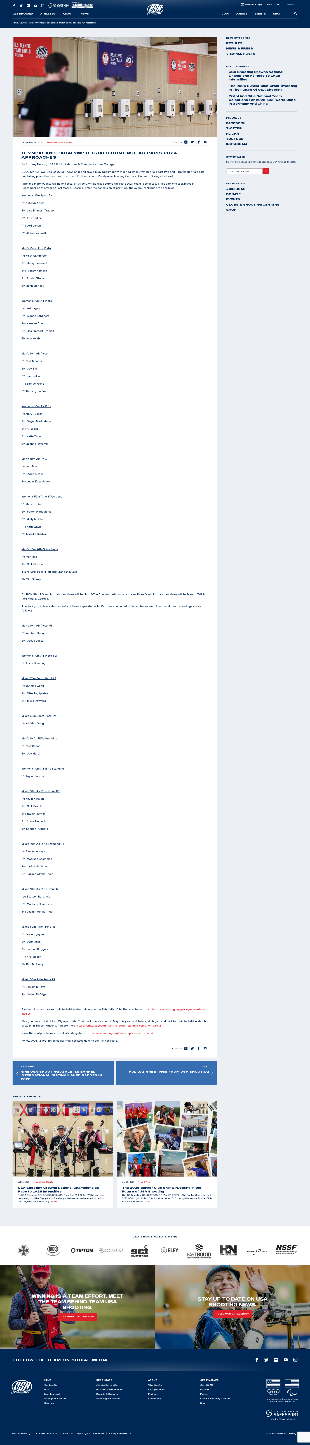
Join (225, 13)
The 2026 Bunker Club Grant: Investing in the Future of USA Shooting (263, 87)
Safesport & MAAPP (55, 1398)
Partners (153, 1394)
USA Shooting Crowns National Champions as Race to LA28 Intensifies (256, 75)
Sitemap (49, 1403)
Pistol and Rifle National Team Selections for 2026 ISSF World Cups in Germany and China (262, 99)
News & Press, (55, 142)
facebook (236, 123)
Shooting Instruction (108, 1398)
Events (260, 13)
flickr (232, 133)
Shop (277, 13)
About (68, 13)
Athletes (47, 13)
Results (68, 142)
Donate (241, 13)
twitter (234, 128)
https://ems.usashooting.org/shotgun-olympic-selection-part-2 (119, 1025)
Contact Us (50, 1385)
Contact (290, 4)
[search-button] (295, 14)
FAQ (46, 1389)
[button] (185, 142)
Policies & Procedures (109, 1389)
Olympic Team (156, 1389)
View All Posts (240, 53)
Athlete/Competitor (107, 1385)
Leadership (154, 1398)
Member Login (253, 4)
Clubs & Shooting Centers (253, 204)
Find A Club (273, 4)
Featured (30, 23)
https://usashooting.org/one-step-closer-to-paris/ (120, 1033)
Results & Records (107, 1394)
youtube (234, 138)
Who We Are (155, 1385)
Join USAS (236, 189)
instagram (236, 144)
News (85, 13)
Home (15, 23)
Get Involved (23, 13)
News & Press (239, 48)
